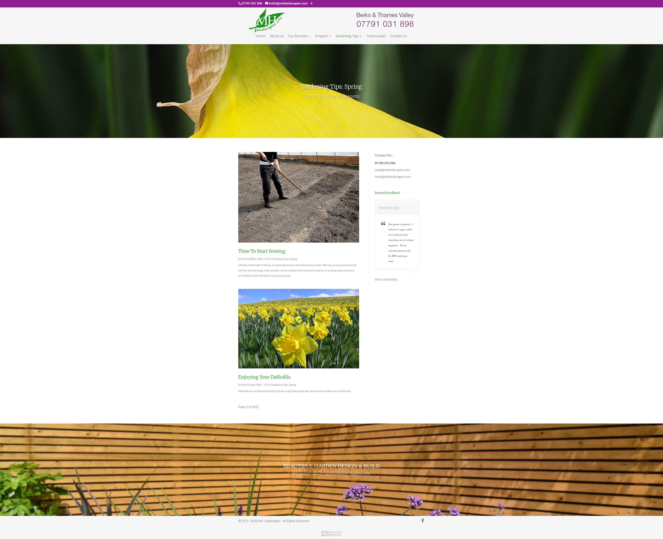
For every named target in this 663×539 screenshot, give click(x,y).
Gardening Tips (347, 36)
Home (260, 36)
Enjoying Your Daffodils (264, 377)
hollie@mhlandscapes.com (393, 177)
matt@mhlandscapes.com (392, 170)
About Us (277, 36)
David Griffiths (249, 259)
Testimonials (376, 36)
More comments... (387, 279)
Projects (321, 36)
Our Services (297, 36)
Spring (293, 259)
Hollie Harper (248, 384)
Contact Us (398, 36)
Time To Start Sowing (261, 251)
